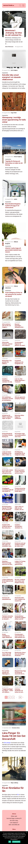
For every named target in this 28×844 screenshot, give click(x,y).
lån (18, 794)
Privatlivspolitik (16, 841)
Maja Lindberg (14, 782)
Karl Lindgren (14, 70)
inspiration (5, 73)
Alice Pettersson (9, 46)
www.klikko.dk (15, 824)
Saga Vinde (14, 112)
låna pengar (7, 742)
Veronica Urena (16, 727)
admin (15, 199)
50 (20, 697)
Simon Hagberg (18, 156)
